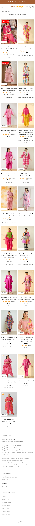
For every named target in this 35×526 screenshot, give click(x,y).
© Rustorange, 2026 (17, 521)
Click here (18, 448)
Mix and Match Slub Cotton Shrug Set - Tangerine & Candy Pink (26, 255)
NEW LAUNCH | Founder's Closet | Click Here (17, 1)
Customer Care (6, 514)
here (13, 439)
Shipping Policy (6, 502)
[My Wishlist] (27, 7)
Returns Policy (6, 499)
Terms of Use (6, 508)
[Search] (30, 7)
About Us (4, 496)
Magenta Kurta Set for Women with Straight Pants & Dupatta (9, 48)
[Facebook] (2, 487)
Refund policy (6, 505)
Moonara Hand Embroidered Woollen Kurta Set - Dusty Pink (9, 339)
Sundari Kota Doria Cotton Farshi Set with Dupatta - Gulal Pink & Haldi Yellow (26, 132)
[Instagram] (6, 487)
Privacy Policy (6, 511)
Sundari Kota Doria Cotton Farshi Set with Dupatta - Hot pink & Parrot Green (9, 255)
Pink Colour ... (7, 11)
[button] (15, 21)
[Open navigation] (2, 6)
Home (3, 11)
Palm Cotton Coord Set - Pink (26, 381)
